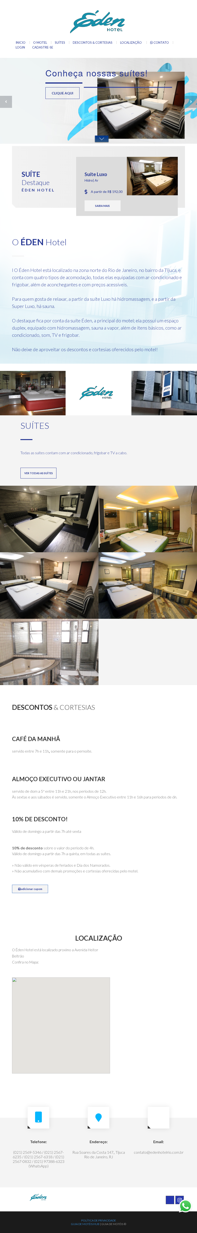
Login (20, 47)
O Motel (40, 42)
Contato (161, 42)
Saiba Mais (102, 205)
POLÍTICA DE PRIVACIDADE (98, 1220)
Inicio (20, 42)
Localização (131, 42)
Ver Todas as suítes (38, 473)
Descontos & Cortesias (92, 42)
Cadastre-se (42, 47)
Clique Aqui (62, 104)
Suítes (60, 42)
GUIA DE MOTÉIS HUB (85, 1224)
